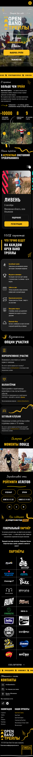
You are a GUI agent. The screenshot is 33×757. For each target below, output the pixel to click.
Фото (2, 717)
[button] (16, 665)
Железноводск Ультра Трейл (22, 723)
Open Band (17, 715)
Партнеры (3, 722)
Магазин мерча (18, 725)
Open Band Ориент (19, 718)
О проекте (3, 713)
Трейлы (3, 715)
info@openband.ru (15, 368)
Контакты (3, 724)
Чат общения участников (12, 689)
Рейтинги (3, 719)
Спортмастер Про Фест (20, 720)
